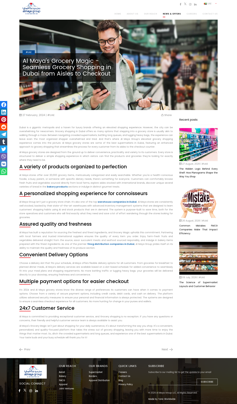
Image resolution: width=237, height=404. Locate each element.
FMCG (62, 380)
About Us (132, 14)
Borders (93, 376)
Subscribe (207, 382)
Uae (209, 3)
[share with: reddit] (3, 127)
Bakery (62, 376)
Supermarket (96, 372)
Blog (120, 380)
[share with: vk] (3, 164)
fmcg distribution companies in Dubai (110, 244)
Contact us (210, 14)
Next (165, 349)
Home (117, 14)
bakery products (57, 186)
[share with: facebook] (3, 104)
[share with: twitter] (3, 149)
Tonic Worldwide (166, 399)
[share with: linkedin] (3, 112)
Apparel (63, 384)
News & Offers (172, 14)
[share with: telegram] (3, 134)
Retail (62, 372)
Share (167, 115)
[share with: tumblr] (3, 141)
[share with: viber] (3, 156)
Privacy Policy (125, 384)
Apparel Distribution (99, 380)
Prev (27, 349)
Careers (192, 14)
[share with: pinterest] (3, 119)
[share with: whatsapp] (3, 171)
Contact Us (124, 376)
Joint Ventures (66, 388)
